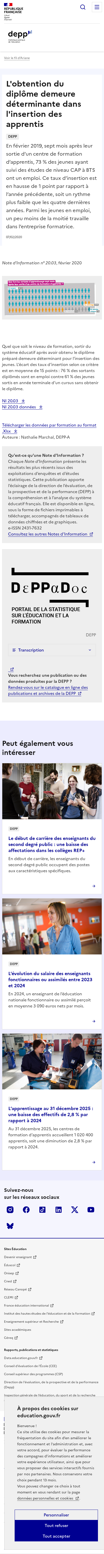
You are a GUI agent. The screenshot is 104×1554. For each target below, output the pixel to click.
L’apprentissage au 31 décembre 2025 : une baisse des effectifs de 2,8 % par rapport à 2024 (50, 1114)
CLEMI (8, 1297)
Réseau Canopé (15, 1289)
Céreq (8, 1338)
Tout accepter (56, 1536)
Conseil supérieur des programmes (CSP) (33, 1374)
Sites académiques (17, 1329)
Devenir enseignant (18, 1257)
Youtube (91, 1210)
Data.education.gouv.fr (21, 1358)
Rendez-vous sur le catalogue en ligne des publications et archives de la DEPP (48, 690)
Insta (10, 1210)
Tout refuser (56, 1525)
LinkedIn (59, 1210)
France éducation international (26, 1305)
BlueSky (10, 1226)
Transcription (31, 650)
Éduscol (9, 1265)
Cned (8, 1281)
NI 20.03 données (19, 407)
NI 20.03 (10, 401)
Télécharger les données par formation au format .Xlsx (49, 428)
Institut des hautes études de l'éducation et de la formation (47, 1313)
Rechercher (83, 7)
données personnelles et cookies (45, 1498)
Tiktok (42, 1210)
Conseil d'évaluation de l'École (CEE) (30, 1366)
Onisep (9, 1273)
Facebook (26, 1210)
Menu (97, 7)
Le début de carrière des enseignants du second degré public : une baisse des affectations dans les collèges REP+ (52, 844)
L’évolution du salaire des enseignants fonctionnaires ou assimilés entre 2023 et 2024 (50, 979)
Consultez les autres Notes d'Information (47, 534)
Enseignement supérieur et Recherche (31, 1321)
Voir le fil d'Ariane (17, 58)
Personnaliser (56, 1515)
